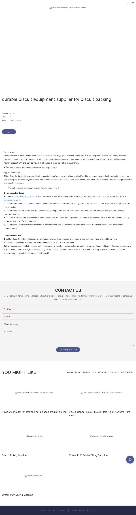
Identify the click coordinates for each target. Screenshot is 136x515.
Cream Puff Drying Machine (17, 494)
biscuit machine (60, 179)
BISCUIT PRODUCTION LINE (105, 372)
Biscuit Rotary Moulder (14, 455)
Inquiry (9, 132)
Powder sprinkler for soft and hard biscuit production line (34, 411)
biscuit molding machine (26, 196)
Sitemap (92, 510)
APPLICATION (126, 372)
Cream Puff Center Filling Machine (88, 455)
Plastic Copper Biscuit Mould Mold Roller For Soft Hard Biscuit (99, 413)
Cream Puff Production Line (78, 372)
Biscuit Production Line (46, 156)
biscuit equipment (12, 200)
